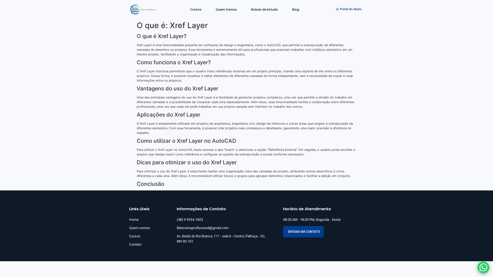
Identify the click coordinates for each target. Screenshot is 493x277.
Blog (295, 9)
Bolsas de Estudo (264, 9)
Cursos (195, 9)
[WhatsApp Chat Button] (483, 267)
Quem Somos (226, 9)
